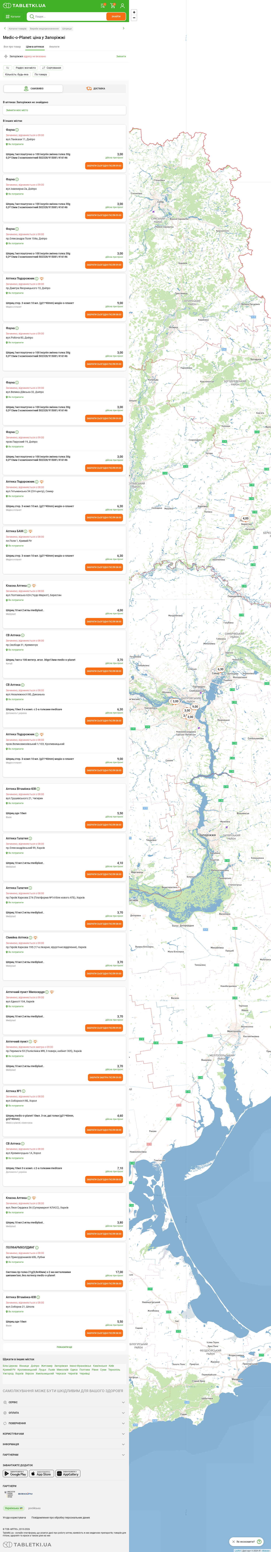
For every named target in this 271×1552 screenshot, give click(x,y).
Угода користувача (14, 1517)
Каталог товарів (17, 28)
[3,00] (176, 705)
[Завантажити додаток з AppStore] (41, 1473)
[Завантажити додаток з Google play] (15, 1473)
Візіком (266, 1550)
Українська (12, 1508)
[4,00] (246, 522)
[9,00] (195, 711)
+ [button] (134, 12)
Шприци (67, 28)
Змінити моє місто (17, 110)
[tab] (35, 46)
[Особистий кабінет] (122, 5)
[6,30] (221, 673)
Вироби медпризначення (44, 28)
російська (34, 1508)
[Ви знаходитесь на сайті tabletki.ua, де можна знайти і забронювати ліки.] (24, 5)
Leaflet (238, 1550)
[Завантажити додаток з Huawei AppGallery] (67, 1473)
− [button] (134, 17)
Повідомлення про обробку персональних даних (61, 1517)
